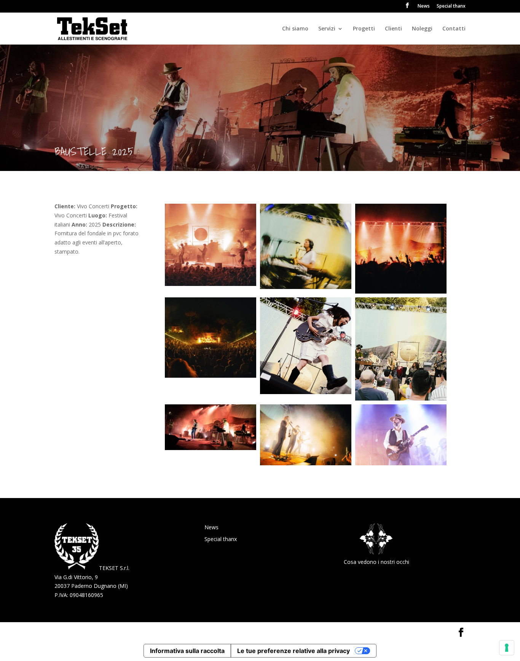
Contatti (454, 29)
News (424, 6)
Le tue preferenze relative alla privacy (293, 651)
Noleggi (422, 29)
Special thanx (451, 6)
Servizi (326, 29)
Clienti (393, 29)
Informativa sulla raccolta (187, 651)
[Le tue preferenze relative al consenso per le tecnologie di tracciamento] (506, 647)
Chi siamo (295, 29)
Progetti (364, 29)
